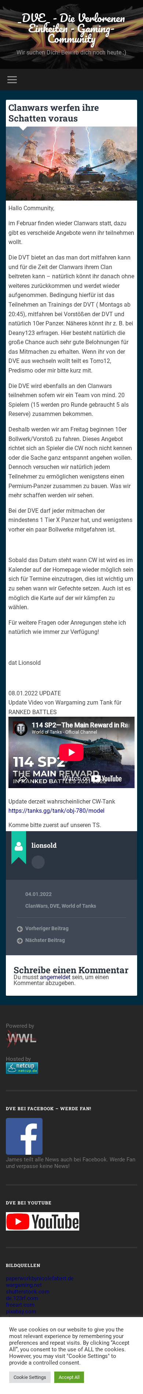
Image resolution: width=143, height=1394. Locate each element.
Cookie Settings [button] (30, 1377)
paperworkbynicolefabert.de (40, 1278)
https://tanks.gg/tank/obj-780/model (56, 810)
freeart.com (20, 1305)
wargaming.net (24, 1285)
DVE (54, 906)
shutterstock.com (28, 1291)
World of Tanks (79, 906)
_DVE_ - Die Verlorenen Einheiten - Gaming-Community (71, 28)
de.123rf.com (22, 1298)
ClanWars (36, 906)
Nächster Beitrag (45, 940)
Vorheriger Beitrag (47, 928)
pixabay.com (21, 1311)
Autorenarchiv (38, 862)
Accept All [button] (69, 1377)
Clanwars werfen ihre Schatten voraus (53, 113)
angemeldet (55, 977)
